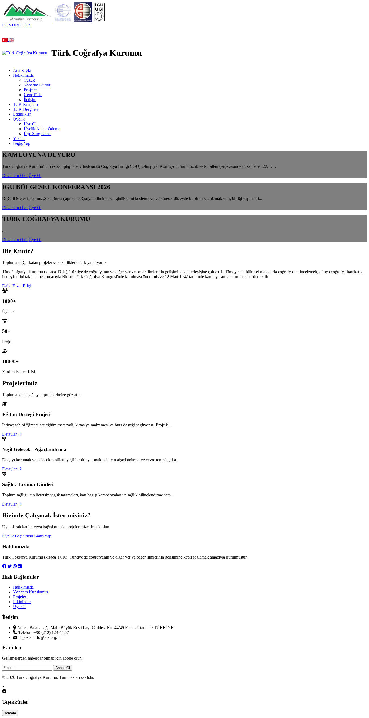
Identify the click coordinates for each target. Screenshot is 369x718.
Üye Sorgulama (37, 133)
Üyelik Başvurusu (17, 536)
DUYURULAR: (16, 25)
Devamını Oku (15, 175)
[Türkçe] (5, 39)
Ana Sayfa (22, 70)
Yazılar (19, 138)
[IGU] (99, 20)
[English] (11, 39)
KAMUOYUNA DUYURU (32, 30)
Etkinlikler (22, 114)
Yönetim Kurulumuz (30, 592)
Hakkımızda (23, 75)
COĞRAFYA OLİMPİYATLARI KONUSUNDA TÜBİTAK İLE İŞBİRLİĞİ (172, 34)
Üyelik (19, 119)
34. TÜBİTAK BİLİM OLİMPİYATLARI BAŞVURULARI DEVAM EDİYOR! (135, 30)
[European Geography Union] (63, 20)
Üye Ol (30, 124)
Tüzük (29, 80)
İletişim (30, 99)
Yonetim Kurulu (37, 85)
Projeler (30, 90)
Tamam (10, 713)
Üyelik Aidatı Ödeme (42, 128)
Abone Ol (62, 668)
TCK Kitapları (25, 104)
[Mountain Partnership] (27, 20)
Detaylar (10, 434)
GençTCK (33, 94)
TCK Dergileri (25, 109)
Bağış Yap (21, 143)
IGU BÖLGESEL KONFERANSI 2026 (247, 30)
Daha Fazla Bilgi (16, 285)
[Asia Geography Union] (83, 20)
